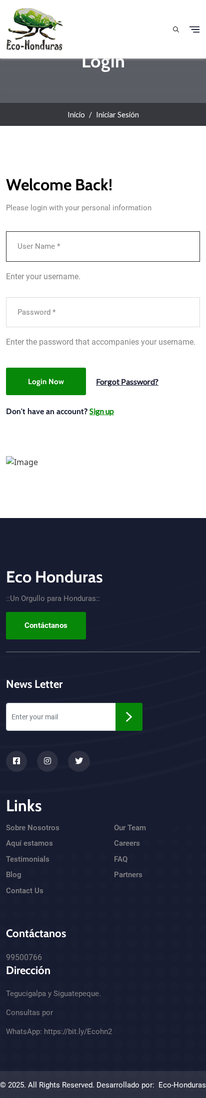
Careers (127, 843)
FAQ (121, 859)
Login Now (46, 381)
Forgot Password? (127, 381)
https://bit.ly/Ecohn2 (78, 1031)
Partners (128, 874)
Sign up (102, 411)
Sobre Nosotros (33, 827)
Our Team (130, 827)
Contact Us (25, 890)
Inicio (76, 114)
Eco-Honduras (182, 1085)
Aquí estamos (29, 843)
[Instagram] (47, 761)
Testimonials (28, 859)
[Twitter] (79, 761)
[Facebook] (16, 761)
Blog (14, 874)
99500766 (24, 957)
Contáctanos (46, 625)
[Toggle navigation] (194, 29)
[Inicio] (35, 27)
